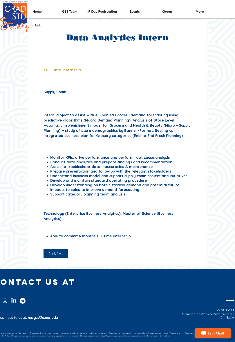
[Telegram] (23, 301)
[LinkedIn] (14, 301)
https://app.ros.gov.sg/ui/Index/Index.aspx (68, 333)
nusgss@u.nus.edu (43, 317)
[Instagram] (5, 301)
